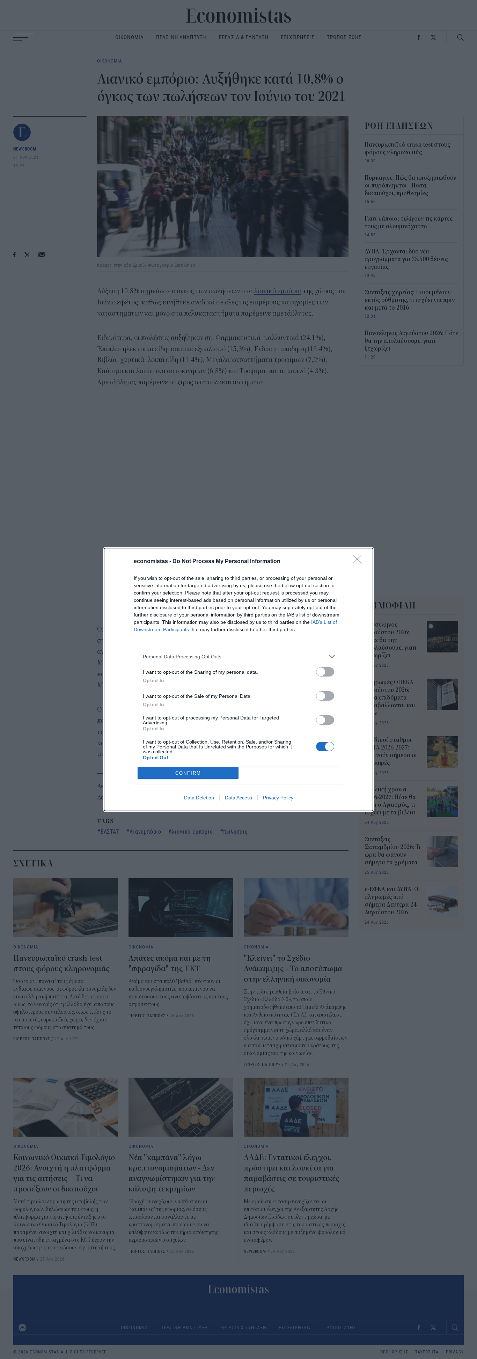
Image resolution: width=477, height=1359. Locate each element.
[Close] (359, 561)
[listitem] (238, 656)
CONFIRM (188, 773)
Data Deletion (199, 797)
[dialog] (238, 679)
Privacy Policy (278, 797)
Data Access (238, 797)
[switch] (325, 672)
